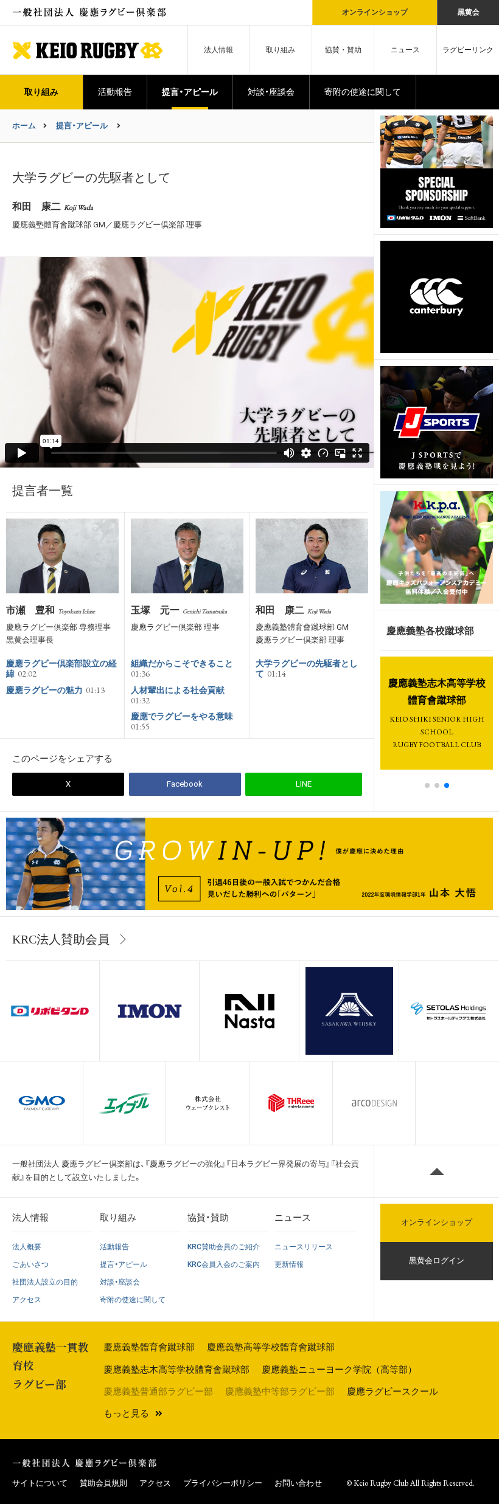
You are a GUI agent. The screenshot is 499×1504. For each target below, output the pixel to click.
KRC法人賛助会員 (61, 939)
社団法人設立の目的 (45, 1282)
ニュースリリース (303, 1247)
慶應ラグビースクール (392, 1391)
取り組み (280, 50)
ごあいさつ (30, 1264)
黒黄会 (468, 12)
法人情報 (218, 50)
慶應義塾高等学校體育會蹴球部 (271, 1347)
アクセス (26, 1299)
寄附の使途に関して (362, 92)
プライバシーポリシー (222, 1483)
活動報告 (115, 92)
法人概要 (26, 1247)
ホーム (24, 125)
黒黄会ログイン (436, 1260)
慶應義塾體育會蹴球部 (149, 1347)
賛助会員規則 (103, 1483)
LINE (304, 783)
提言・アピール (190, 92)
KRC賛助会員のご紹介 (223, 1247)
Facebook (185, 783)
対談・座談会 (271, 92)
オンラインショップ (374, 12)
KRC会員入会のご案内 (223, 1264)
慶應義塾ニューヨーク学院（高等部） (339, 1370)
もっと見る (126, 1413)
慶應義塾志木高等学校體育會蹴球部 (176, 1370)
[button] (427, 785)
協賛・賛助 (343, 50)
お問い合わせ (298, 1483)
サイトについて (40, 1483)
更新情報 (289, 1264)
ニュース (405, 50)
